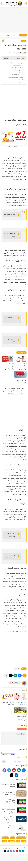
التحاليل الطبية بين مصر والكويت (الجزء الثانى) (9, 801)
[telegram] (9, 770)
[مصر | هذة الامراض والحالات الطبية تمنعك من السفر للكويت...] (20, 358)
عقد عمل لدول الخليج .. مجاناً (21, 381)
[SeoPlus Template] (24, 848)
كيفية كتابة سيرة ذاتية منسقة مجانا (21, 703)
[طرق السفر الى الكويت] (21, 828)
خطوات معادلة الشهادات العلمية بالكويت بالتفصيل (9, 366)
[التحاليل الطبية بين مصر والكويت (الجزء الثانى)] (21, 802)
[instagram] (4, 770)
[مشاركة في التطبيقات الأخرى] (6, 675)
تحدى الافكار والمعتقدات (17, 65)
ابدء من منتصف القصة (18, 79)
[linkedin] (16, 775)
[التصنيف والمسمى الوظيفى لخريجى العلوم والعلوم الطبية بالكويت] (21, 810)
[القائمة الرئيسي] (25, 3)
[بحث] (2, 3)
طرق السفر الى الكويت (9, 827)
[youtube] (14, 770)
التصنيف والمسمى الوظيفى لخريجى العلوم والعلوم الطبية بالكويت (8, 811)
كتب (24, 841)
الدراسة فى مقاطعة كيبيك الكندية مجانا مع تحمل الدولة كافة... (21, 718)
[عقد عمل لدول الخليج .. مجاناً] (20, 374)
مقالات (23, 41)
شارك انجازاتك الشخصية (17, 74)
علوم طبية (5, 837)
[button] (20, 675)
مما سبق (21, 82)
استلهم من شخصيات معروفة (16, 77)
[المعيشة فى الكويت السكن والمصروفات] (21, 785)
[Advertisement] (14, 20)
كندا (18, 841)
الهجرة (12, 837)
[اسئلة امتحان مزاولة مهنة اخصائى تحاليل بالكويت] (21, 793)
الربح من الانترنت (22, 837)
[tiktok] (11, 775)
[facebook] (24, 770)
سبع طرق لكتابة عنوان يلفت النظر (9, 35)
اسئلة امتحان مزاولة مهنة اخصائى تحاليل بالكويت (9, 793)
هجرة (5, 841)
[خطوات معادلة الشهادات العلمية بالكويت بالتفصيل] (7, 358)
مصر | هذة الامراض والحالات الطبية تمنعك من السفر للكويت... (21, 366)
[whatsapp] (19, 770)
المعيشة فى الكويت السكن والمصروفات (8, 785)
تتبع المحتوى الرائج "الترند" (17, 67)
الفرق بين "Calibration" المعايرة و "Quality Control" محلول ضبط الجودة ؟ (9, 820)
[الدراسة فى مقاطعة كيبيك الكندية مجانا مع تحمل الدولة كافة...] (20, 710)
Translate (12, 754)
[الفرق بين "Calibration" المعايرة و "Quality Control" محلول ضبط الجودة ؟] (21, 819)
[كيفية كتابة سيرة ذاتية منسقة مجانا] (20, 696)
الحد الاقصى (20, 72)
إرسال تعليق (21, 734)
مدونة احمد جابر (7, 848)
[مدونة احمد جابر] (14, 3)
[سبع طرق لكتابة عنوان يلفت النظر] (7, 696)
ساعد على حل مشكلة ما (17, 70)
